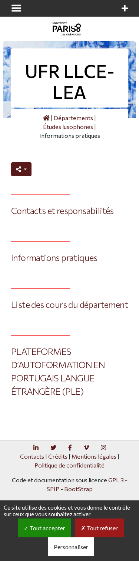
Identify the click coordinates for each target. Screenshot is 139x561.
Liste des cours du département (69, 304)
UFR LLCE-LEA (70, 81)
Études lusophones (68, 126)
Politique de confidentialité (69, 465)
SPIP (53, 488)
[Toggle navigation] (16, 8)
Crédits (57, 456)
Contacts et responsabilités (62, 210)
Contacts (32, 456)
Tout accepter (47, 527)
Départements (73, 117)
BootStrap (78, 488)
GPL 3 (116, 479)
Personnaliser (71, 546)
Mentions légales (94, 456)
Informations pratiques (54, 257)
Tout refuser (102, 527)
